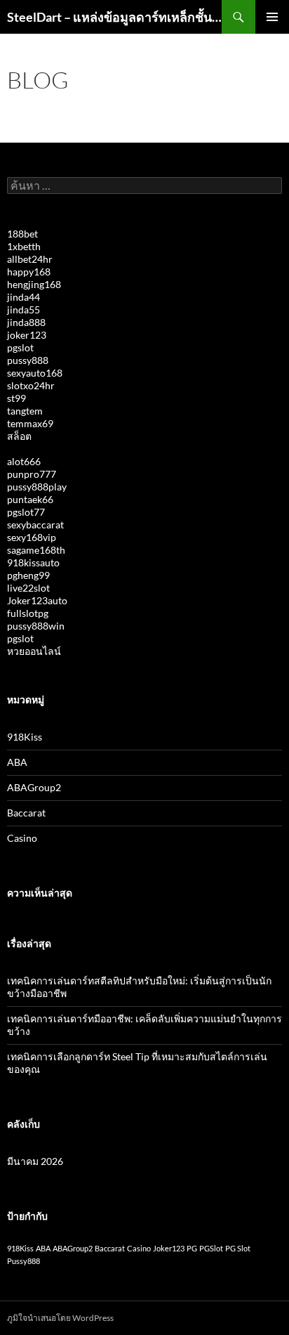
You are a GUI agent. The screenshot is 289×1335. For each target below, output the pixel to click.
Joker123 (168, 1248)
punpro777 (31, 474)
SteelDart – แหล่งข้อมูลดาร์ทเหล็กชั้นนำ (114, 17)
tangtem (25, 411)
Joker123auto (37, 600)
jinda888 (26, 322)
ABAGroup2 (34, 787)
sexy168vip (31, 537)
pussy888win (36, 626)
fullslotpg (27, 613)
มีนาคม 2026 (35, 1161)
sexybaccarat (35, 524)
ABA (17, 762)
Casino (22, 838)
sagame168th (36, 550)
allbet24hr (30, 259)
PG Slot (237, 1248)
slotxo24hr (31, 385)
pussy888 (27, 360)
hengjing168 (34, 284)
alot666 (24, 461)
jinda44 (23, 297)
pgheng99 (28, 575)
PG (192, 1248)
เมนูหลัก (272, 17)
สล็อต (19, 436)
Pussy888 (23, 1260)
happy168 (29, 272)
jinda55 (23, 309)
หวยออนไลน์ (34, 651)
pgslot (20, 347)
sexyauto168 (34, 373)
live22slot (28, 588)
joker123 (26, 335)
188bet (22, 234)
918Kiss (24, 737)
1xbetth (24, 246)
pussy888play (37, 487)
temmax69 (30, 423)
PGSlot (211, 1248)
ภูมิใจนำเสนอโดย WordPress (60, 1318)
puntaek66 (30, 499)
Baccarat (26, 813)
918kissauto (33, 562)
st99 (16, 398)
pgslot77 (26, 512)
